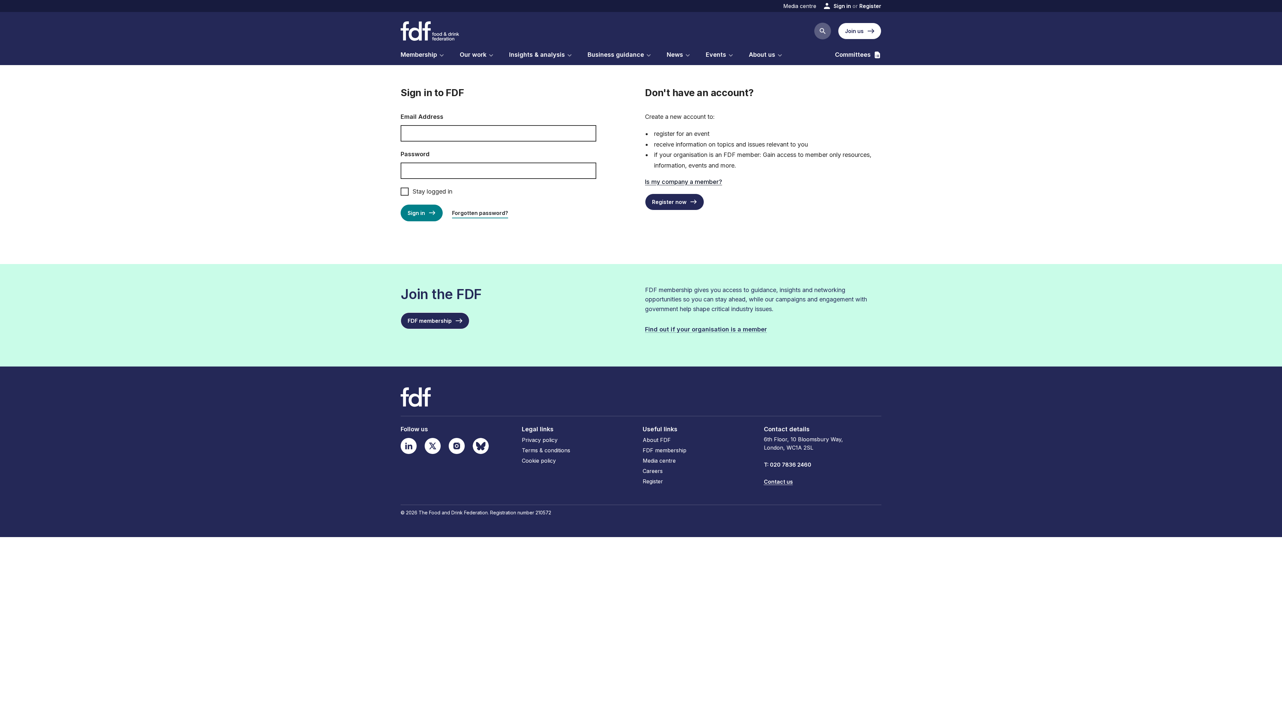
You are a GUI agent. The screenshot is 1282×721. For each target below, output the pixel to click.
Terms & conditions (546, 450)
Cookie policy (539, 460)
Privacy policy (540, 440)
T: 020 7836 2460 (787, 464)
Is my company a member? (683, 181)
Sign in (842, 6)
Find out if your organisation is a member (706, 329)
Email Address (422, 116)
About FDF (657, 440)
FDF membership (664, 450)
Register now (669, 202)
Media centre (799, 6)
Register (870, 6)
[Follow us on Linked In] (409, 446)
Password (415, 154)
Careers (653, 471)
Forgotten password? (480, 213)
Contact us (778, 481)
